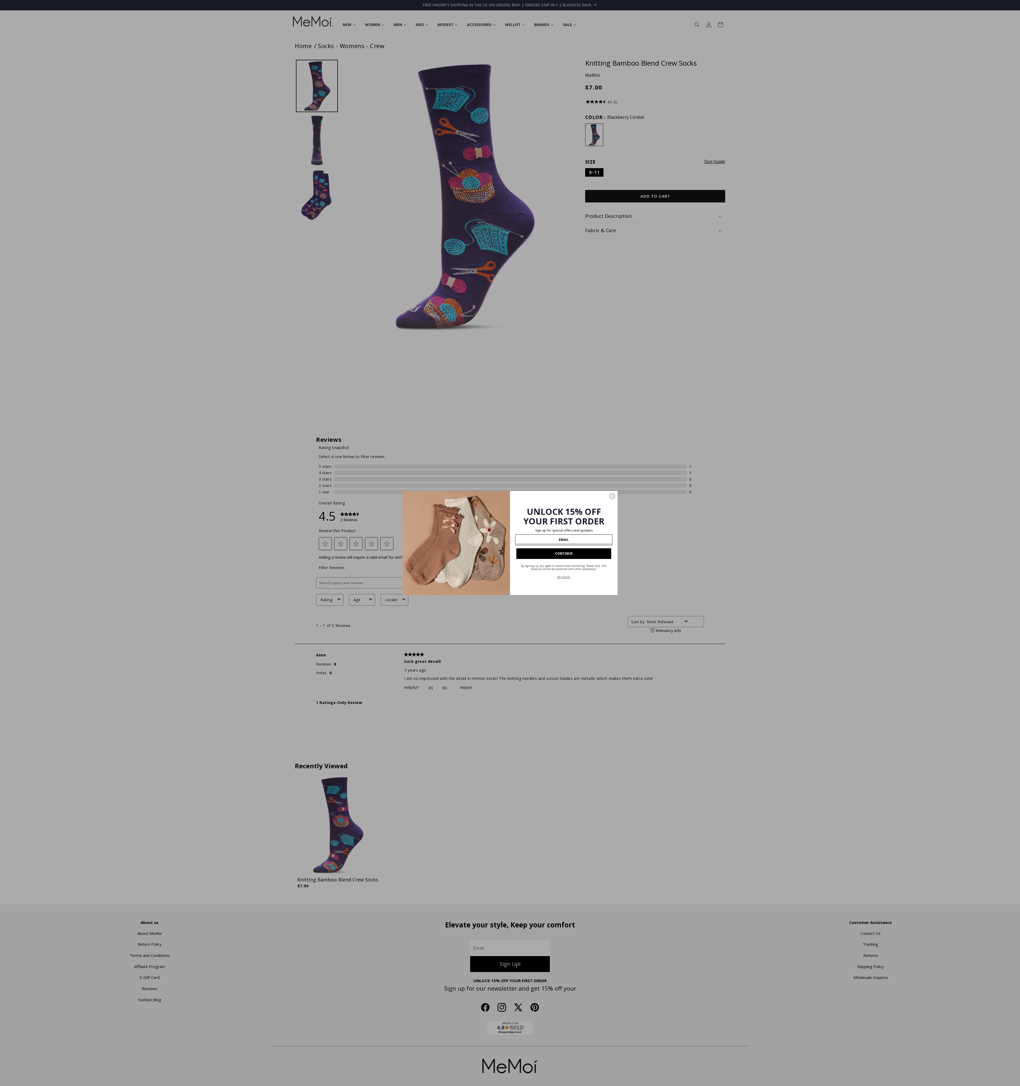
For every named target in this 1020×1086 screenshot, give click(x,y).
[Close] (612, 496)
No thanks (563, 577)
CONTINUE (564, 553)
